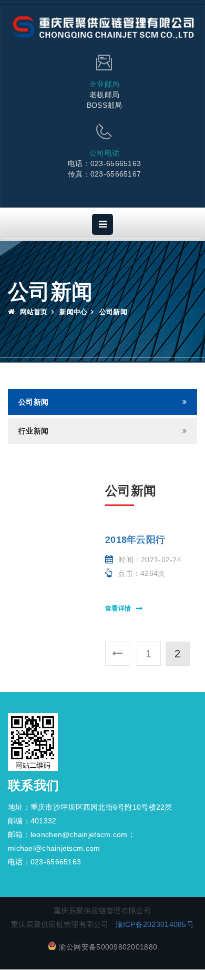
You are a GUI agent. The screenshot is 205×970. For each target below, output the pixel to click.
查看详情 (118, 608)
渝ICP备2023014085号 (155, 924)
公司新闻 (33, 402)
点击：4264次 (141, 573)
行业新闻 (33, 431)
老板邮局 (104, 94)
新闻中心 (73, 312)
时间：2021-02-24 (149, 559)
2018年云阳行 (135, 539)
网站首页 (32, 312)
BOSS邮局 (104, 105)
